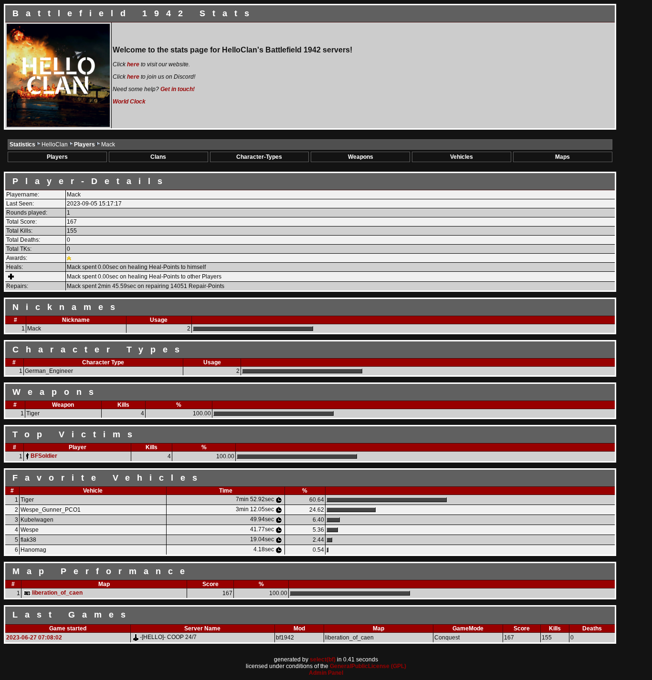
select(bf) (323, 659)
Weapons (360, 157)
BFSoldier (44, 456)
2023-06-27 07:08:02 (34, 637)
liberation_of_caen (57, 592)
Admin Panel (326, 673)
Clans (158, 157)
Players (85, 144)
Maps (562, 157)
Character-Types (259, 157)
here (133, 64)
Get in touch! (177, 89)
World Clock (129, 101)
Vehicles (461, 157)
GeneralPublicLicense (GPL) (368, 666)
